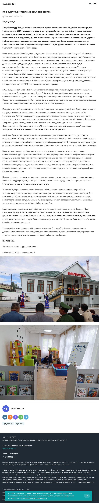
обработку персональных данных (59, 496)
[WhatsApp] (20, 417)
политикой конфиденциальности (34, 498)
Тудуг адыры (8, 424)
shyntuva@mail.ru (9, 448)
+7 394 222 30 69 (8, 457)
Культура (19, 424)
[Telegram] (26, 417)
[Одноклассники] (10, 417)
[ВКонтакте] (4, 417)
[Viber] (15, 417)
